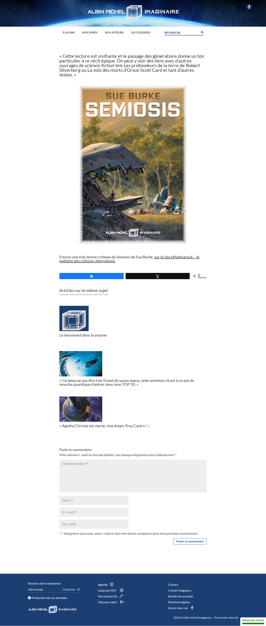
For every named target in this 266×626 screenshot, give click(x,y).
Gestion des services (253, 620)
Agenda (103, 584)
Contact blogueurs (180, 590)
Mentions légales (179, 602)
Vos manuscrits (108, 596)
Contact (173, 584)
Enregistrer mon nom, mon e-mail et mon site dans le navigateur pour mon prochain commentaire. (131, 533)
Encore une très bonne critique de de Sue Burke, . (129, 258)
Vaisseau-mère (108, 602)
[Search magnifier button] (201, 31)
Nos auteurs (114, 32)
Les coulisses (140, 32)
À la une (69, 32)
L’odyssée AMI (107, 590)
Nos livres (90, 32)
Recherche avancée (180, 596)
